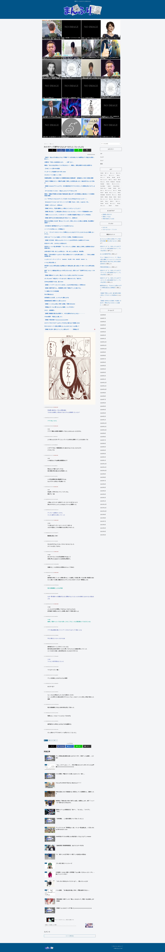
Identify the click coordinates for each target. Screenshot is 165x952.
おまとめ (105, 227)
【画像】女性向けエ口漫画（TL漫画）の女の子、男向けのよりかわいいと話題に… (110, 303)
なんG (46, 740)
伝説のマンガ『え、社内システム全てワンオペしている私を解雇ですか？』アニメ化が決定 (110, 248)
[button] (87, 150)
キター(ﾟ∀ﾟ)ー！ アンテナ (110, 229)
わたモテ (51, 740)
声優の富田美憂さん (105, 267)
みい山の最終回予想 (105, 254)
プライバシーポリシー (117, 946)
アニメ (56, 740)
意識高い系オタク (107, 214)
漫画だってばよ (107, 216)
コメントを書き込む (70, 935)
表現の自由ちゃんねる (108, 218)
